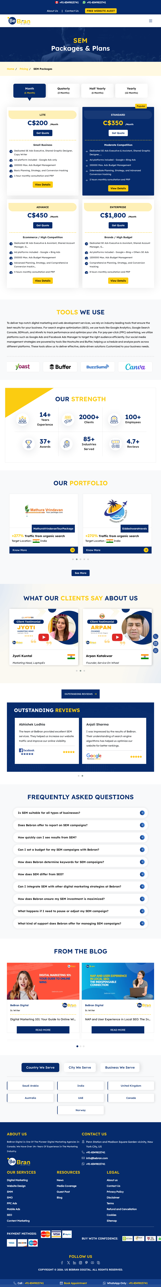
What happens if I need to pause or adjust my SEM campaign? (63, 911)
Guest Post (63, 1191)
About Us (52, 10)
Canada (131, 1097)
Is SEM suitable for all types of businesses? (49, 813)
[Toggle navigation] (150, 21)
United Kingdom (131, 1085)
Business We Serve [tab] (120, 1067)
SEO (9, 1214)
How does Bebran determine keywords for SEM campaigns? (61, 862)
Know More (20, 550)
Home (10, 68)
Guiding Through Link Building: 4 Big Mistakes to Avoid (118, 1019)
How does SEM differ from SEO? (41, 874)
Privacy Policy (115, 1191)
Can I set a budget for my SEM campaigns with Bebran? (58, 849)
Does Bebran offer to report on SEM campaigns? (53, 825)
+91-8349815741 (69, 2)
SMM (10, 1191)
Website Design (16, 1185)
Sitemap (112, 1220)
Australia (30, 1097)
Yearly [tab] (131, 90)
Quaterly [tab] (63, 90)
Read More (43, 1029)
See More (80, 573)
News (60, 1180)
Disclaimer (113, 1197)
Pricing (24, 68)
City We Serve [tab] (80, 1067)
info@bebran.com (97, 1158)
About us (112, 1180)
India (80, 1085)
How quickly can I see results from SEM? (47, 837)
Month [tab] (29, 90)
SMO (10, 1197)
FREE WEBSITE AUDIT (101, 10)
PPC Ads (12, 1203)
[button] (73, 559)
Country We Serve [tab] (40, 1067)
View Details (42, 184)
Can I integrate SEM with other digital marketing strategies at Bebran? (69, 886)
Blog (59, 1197)
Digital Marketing (17, 1180)
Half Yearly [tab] (97, 90)
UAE (80, 1097)
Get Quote (42, 133)
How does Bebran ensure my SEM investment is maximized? (61, 899)
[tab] (80, 694)
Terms (110, 1203)
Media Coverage (66, 1185)
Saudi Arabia (30, 1085)
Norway (81, 1110)
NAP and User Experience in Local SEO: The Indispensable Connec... (43, 1019)
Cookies (111, 1214)
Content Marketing (18, 1220)
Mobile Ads (13, 1209)
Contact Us (72, 10)
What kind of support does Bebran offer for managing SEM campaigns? (69, 923)
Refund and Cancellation (122, 1209)
